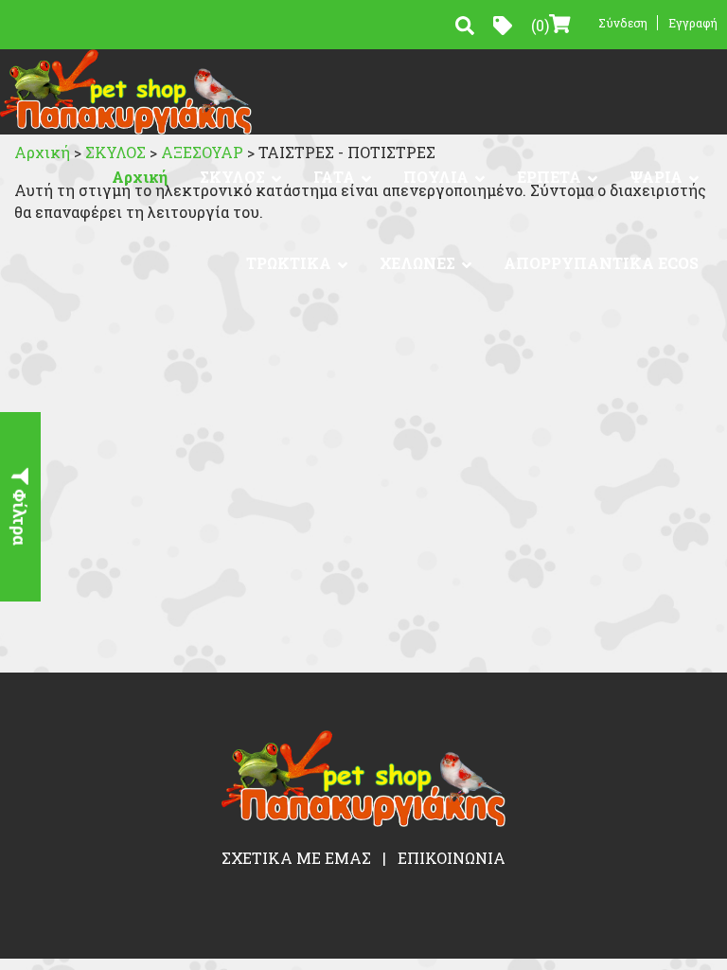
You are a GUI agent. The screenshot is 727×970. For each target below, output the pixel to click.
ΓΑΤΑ (334, 177)
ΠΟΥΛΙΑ (436, 177)
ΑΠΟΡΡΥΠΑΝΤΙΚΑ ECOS (601, 263)
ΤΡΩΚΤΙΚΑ (288, 263)
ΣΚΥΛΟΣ (232, 177)
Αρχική (140, 177)
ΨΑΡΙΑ (656, 177)
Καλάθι (540, 25)
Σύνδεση (622, 22)
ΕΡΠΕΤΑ (549, 177)
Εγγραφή (693, 22)
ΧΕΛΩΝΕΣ (417, 263)
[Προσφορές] (502, 25)
